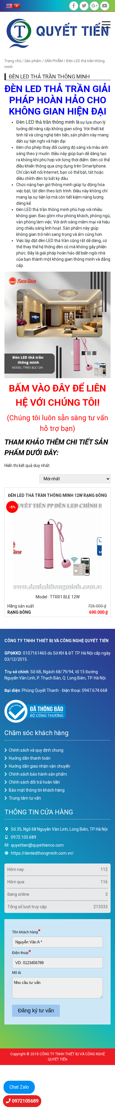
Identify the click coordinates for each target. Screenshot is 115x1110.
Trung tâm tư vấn (25, 798)
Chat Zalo (19, 1087)
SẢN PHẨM (54, 61)
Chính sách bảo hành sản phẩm (38, 774)
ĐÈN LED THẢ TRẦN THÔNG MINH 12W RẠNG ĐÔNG (57, 495)
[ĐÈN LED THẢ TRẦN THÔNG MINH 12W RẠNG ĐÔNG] (57, 546)
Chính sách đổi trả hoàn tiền (34, 782)
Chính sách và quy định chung (36, 750)
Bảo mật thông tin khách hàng (37, 790)
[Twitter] (84, 5)
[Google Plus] (94, 5)
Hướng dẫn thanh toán (29, 758)
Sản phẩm (32, 61)
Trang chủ (12, 61)
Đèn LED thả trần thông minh (45, 122)
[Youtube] (104, 5)
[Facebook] (73, 5)
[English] (9, 6)
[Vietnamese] (16, 6)
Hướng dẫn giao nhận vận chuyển (39, 766)
